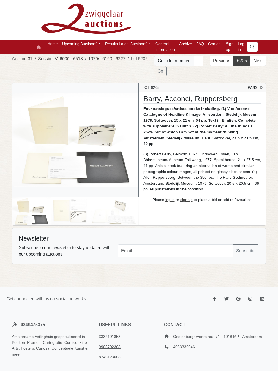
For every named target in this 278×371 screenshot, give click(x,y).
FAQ (200, 44)
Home (53, 44)
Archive (185, 44)
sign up (186, 199)
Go (160, 71)
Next (258, 60)
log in (170, 199)
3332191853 (110, 336)
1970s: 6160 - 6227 (106, 58)
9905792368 (110, 347)
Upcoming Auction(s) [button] (80, 44)
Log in (241, 47)
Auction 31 (22, 58)
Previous (221, 60)
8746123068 (110, 357)
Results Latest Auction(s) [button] (126, 44)
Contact (215, 44)
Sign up (229, 47)
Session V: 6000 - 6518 (60, 58)
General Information (165, 47)
